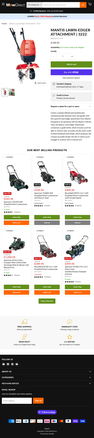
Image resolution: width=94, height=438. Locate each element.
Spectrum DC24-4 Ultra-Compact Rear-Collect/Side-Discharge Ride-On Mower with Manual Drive (16, 264)
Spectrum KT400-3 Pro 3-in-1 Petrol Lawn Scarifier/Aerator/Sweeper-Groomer (76, 270)
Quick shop (16, 217)
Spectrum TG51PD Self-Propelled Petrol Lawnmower (15, 203)
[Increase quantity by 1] (72, 56)
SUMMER (33, 16)
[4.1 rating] (69, 340)
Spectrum (7, 207)
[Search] (83, 5)
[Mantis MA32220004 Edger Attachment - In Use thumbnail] (12, 92)
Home (4, 24)
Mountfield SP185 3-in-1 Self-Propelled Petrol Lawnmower (46, 268)
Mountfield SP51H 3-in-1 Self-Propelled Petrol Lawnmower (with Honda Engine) (77, 195)
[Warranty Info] (69, 325)
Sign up (38, 400)
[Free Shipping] (24, 325)
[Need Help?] (24, 340)
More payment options (71, 78)
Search (47, 429)
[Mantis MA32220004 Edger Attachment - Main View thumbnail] (5, 92)
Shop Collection (47, 301)
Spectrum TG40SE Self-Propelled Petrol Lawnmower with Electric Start (46, 195)
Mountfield (68, 200)
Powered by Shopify (47, 434)
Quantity (54, 51)
